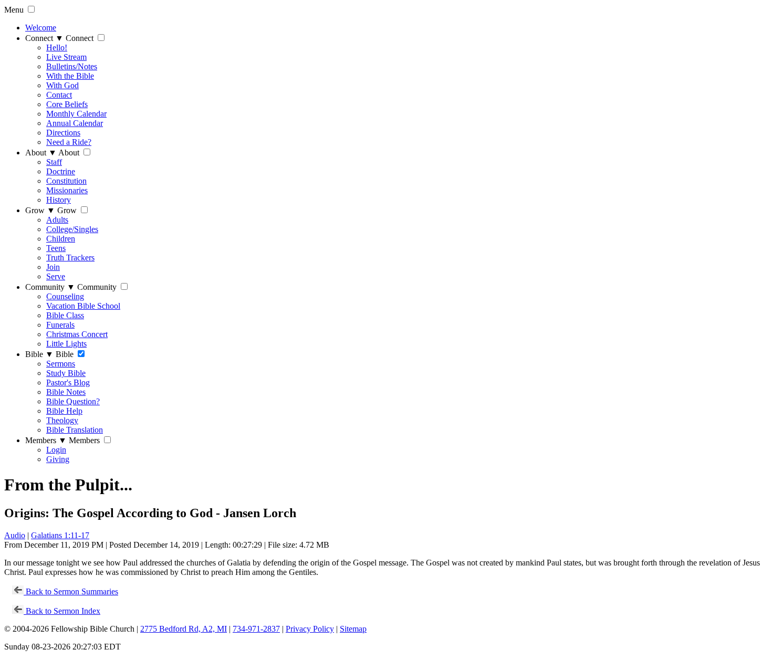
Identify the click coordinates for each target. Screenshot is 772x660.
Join (53, 267)
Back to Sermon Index (62, 610)
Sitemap (353, 628)
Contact (59, 94)
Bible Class (65, 315)
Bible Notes (66, 391)
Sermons (60, 363)
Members (46, 440)
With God (62, 85)
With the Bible (70, 75)
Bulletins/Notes (71, 66)
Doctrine (60, 171)
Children (60, 238)
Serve (55, 276)
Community (50, 286)
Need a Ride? (68, 142)
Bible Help (64, 410)
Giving (57, 459)
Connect (44, 38)
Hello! (56, 47)
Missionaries (67, 190)
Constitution (66, 180)
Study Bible (66, 373)
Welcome (40, 27)
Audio (14, 535)
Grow (40, 210)
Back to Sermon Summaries (71, 591)
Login (56, 449)
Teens (56, 248)
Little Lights (66, 343)
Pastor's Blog (68, 382)
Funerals (60, 324)
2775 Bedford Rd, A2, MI (183, 628)
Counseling (65, 296)
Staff (54, 162)
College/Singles (72, 229)
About (41, 152)
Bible (39, 354)
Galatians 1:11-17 (60, 535)
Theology (62, 420)
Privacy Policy (310, 628)
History (58, 199)
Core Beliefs (67, 104)
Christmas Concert (77, 334)
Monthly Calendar (76, 113)
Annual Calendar (74, 123)
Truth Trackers (70, 257)
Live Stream (66, 57)
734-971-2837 (256, 628)
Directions (63, 132)
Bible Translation (74, 429)
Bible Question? (73, 401)
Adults (57, 219)
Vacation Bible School (83, 305)
